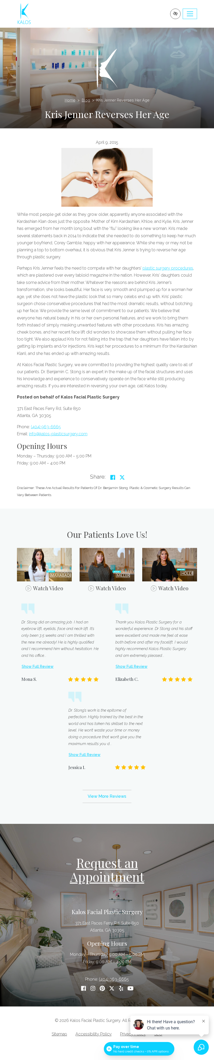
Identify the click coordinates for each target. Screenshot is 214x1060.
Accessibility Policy (93, 1034)
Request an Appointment (107, 869)
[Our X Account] (111, 988)
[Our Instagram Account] (93, 988)
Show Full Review (38, 666)
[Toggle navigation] (190, 14)
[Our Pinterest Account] (102, 988)
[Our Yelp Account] (121, 988)
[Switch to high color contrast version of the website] (175, 14)
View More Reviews (107, 796)
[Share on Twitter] (122, 477)
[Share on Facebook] (112, 477)
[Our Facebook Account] (83, 988)
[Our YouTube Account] (130, 988)
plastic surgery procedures (167, 268)
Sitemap (59, 1034)
